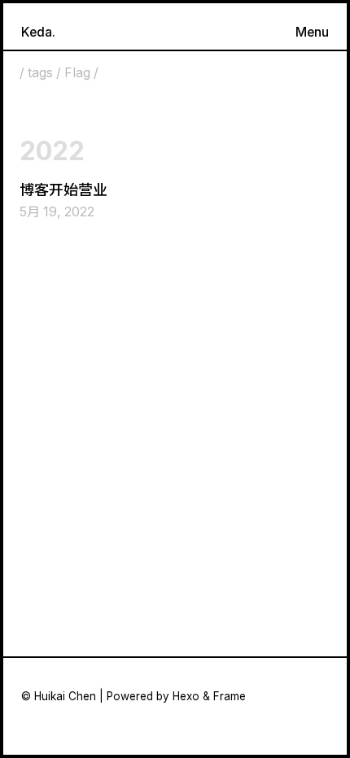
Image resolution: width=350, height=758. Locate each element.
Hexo (186, 696)
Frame (229, 696)
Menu (312, 32)
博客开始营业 (63, 189)
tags (40, 73)
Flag (77, 73)
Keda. (38, 32)
